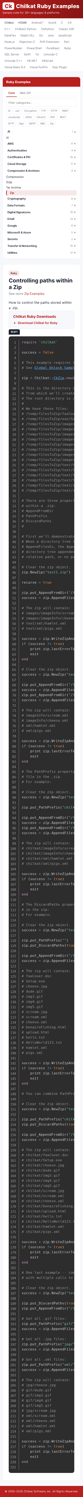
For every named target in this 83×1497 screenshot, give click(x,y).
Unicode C (51, 54)
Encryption (30, 110)
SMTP (32, 123)
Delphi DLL (27, 35)
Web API (25, 93)
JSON (28, 117)
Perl (66, 41)
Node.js (9, 41)
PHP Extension (49, 41)
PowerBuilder (13, 48)
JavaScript (65, 35)
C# (70, 22)
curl (17, 110)
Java (51, 35)
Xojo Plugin (59, 67)
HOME (22, 22)
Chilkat (9, 22)
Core (11, 93)
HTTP (54, 110)
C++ (7, 29)
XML (42, 123)
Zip (52, 123)
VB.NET (32, 60)
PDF (52, 117)
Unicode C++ (13, 60)
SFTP (11, 123)
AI (9, 110)
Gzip (9, 182)
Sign (21, 123)
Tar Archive (13, 187)
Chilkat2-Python (25, 29)
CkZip (59, 378)
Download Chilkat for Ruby (37, 323)
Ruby (67, 48)
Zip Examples (34, 294)
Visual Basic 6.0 (14, 67)
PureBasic (53, 48)
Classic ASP (66, 29)
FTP (44, 110)
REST (63, 117)
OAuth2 (41, 117)
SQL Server (11, 54)
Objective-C (27, 41)
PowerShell (34, 48)
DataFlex (10, 35)
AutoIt (52, 22)
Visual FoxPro (39, 67)
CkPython (47, 29)
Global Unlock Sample (55, 368)
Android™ (37, 22)
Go (41, 35)
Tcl (37, 54)
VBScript (47, 60)
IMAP (65, 110)
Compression (15, 176)
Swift (27, 54)
